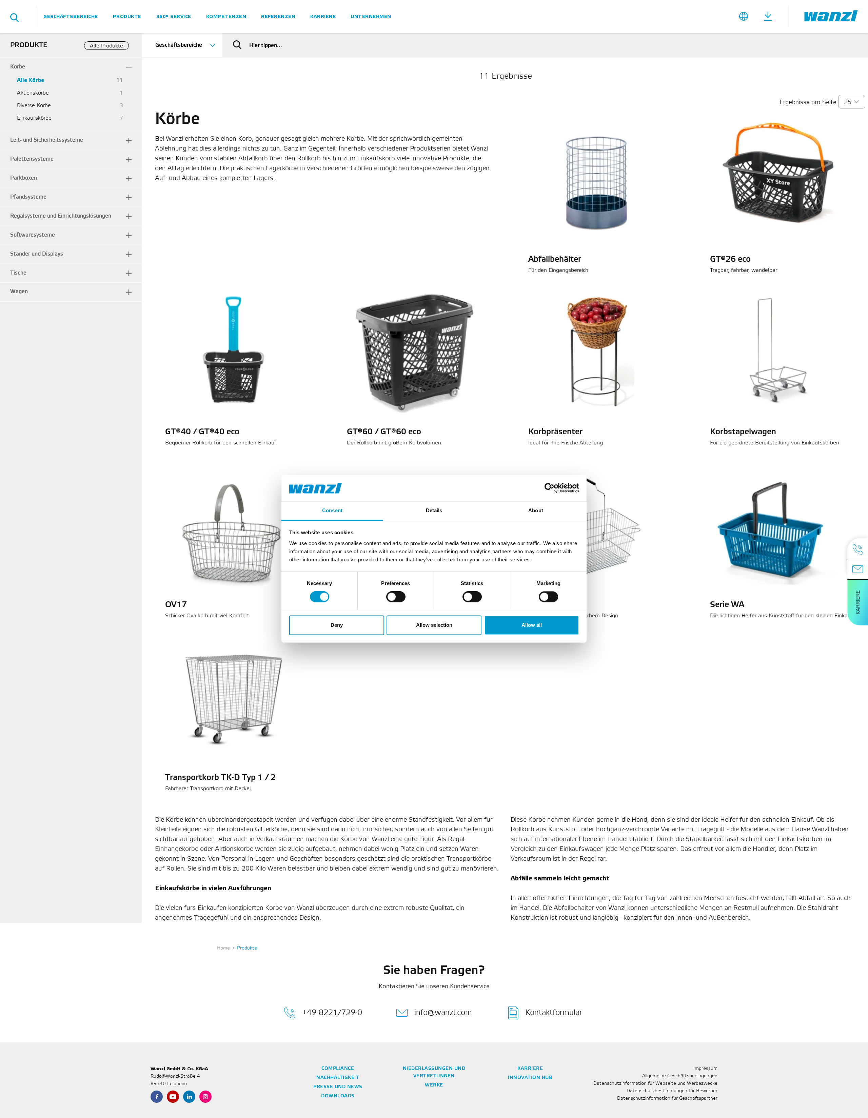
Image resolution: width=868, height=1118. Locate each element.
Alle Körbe (30, 80)
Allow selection (434, 625)
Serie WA (727, 605)
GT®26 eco (730, 259)
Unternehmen (371, 16)
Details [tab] (434, 510)
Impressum (705, 1068)
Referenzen (278, 16)
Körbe (17, 66)
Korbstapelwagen (743, 432)
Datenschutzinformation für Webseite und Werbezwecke (655, 1083)
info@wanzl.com (443, 1012)
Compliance (337, 1068)
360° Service (173, 16)
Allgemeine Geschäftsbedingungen (679, 1076)
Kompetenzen (226, 16)
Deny (337, 625)
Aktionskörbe (33, 93)
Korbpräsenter (555, 432)
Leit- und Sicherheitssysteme (46, 140)
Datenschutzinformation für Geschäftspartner (667, 1098)
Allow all (531, 625)
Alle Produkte (106, 45)
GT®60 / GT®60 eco (384, 432)
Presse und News (337, 1087)
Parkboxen (23, 178)
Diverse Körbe (34, 105)
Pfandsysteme (28, 197)
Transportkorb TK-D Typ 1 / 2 (220, 778)
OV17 (176, 605)
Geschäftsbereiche (70, 16)
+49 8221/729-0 (332, 1012)
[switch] (396, 597)
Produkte (127, 16)
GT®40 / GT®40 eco (202, 432)
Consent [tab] (332, 510)
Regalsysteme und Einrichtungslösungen (60, 216)
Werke (434, 1085)
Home (223, 948)
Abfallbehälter (554, 259)
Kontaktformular (553, 1012)
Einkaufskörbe (34, 118)
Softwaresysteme (32, 235)
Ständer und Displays (36, 254)
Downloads (338, 1096)
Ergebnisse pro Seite (808, 102)
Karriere (323, 16)
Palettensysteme (32, 159)
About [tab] (535, 510)
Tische (18, 273)
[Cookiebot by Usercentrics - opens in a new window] (549, 488)
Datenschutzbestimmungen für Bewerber (672, 1091)
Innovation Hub (530, 1078)
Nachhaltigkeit (337, 1078)
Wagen (19, 291)
